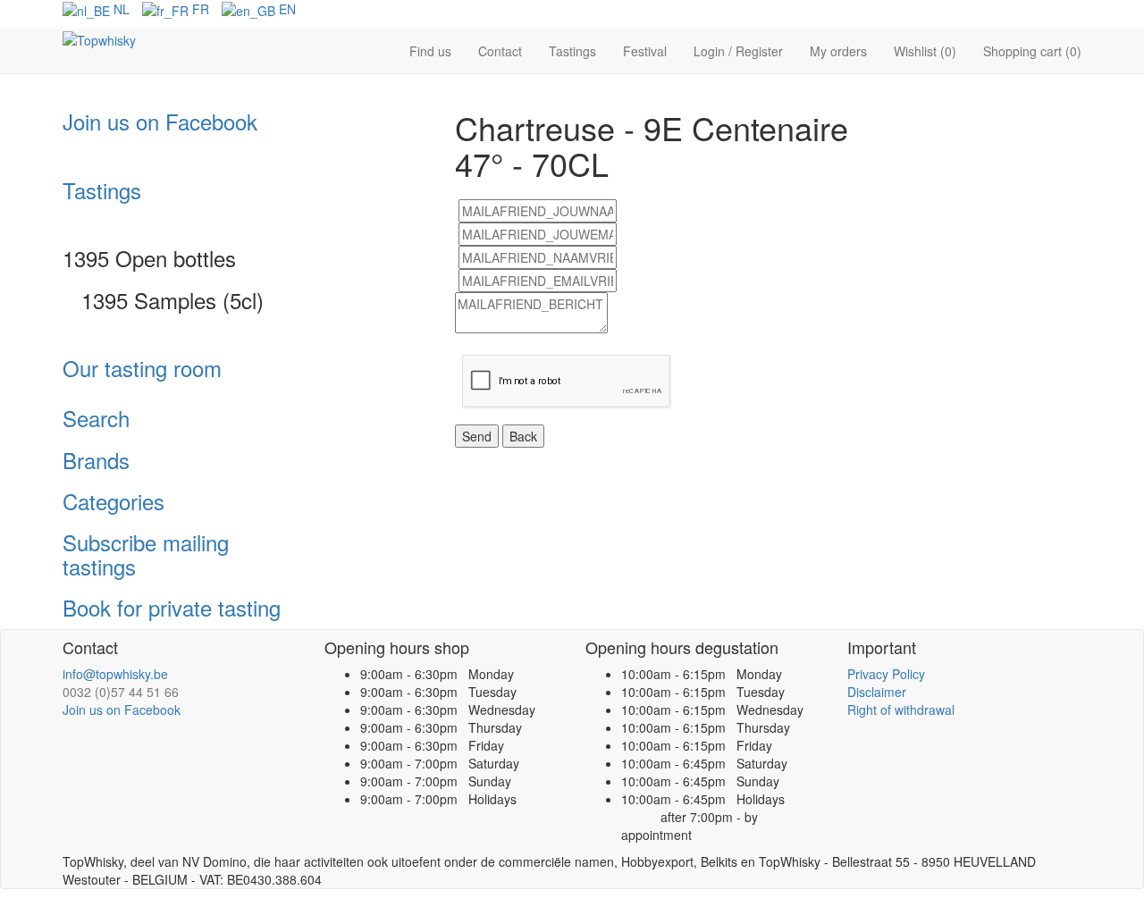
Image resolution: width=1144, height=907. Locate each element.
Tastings (572, 51)
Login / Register (738, 51)
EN (285, 9)
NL (120, 9)
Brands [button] (96, 459)
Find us (430, 51)
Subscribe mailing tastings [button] (146, 553)
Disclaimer (876, 692)
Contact (500, 51)
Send (477, 436)
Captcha (486, 347)
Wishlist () (925, 51)
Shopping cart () (1032, 51)
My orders (838, 51)
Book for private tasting (172, 607)
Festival (645, 51)
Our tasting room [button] (142, 367)
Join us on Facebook (160, 121)
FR (199, 9)
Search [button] (96, 417)
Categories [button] (113, 500)
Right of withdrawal (901, 709)
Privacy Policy (886, 674)
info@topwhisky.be (115, 674)
